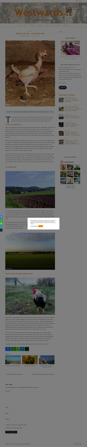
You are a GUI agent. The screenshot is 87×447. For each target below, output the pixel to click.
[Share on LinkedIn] (1, 226)
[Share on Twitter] (1, 230)
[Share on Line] (1, 223)
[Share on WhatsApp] (1, 220)
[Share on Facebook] (1, 217)
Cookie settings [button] (34, 226)
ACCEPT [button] (40, 226)
